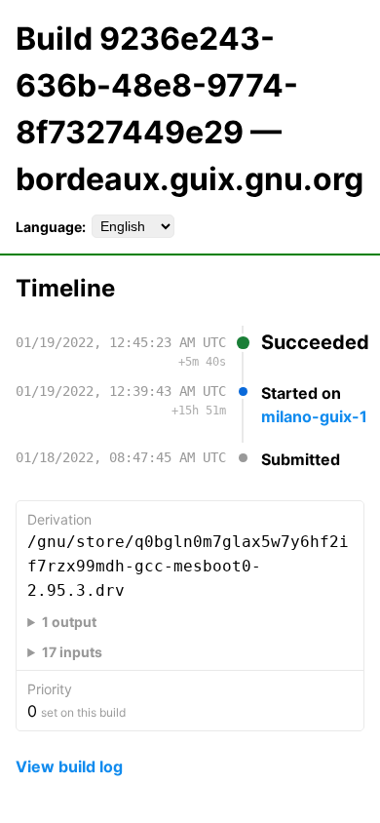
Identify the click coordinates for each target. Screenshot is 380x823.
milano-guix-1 (314, 416)
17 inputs (72, 652)
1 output (69, 621)
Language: (51, 226)
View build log (69, 766)
